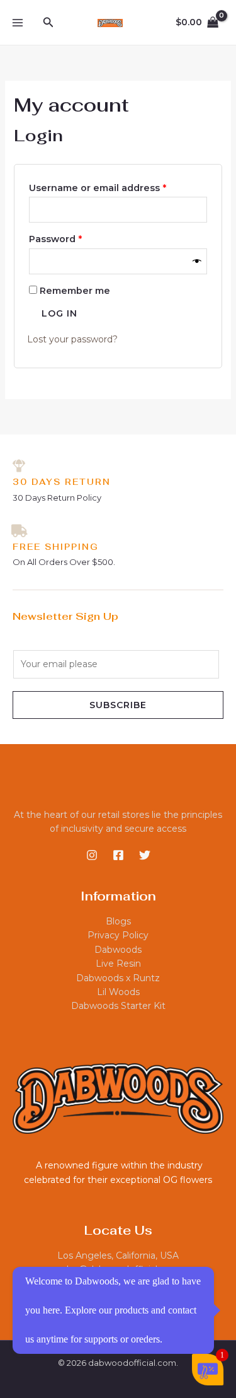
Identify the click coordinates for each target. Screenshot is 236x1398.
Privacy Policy (118, 935)
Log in (59, 313)
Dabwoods (118, 949)
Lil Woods (118, 992)
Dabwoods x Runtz (118, 978)
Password (77, 237)
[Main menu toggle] (17, 22)
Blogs (118, 921)
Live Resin (118, 963)
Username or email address (118, 186)
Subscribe (118, 705)
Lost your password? (72, 339)
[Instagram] (92, 855)
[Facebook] (118, 855)
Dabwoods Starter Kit (118, 1005)
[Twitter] (144, 855)
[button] (48, 23)
